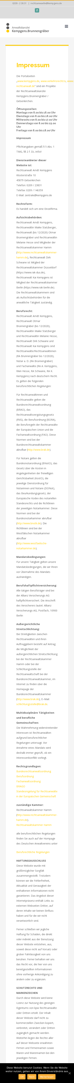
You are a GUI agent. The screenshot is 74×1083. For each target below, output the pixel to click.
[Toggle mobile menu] (67, 26)
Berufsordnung (25, 776)
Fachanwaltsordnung (28, 781)
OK (22, 1076)
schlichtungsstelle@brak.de (31, 704)
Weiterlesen (47, 1076)
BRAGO (20, 786)
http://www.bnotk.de (29, 523)
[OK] (69, 1073)
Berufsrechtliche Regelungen (33, 852)
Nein (31, 1076)
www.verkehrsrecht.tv (53, 81)
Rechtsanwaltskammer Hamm (34, 825)
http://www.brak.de (39, 449)
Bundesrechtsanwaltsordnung (33, 771)
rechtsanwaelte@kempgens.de (46, 3)
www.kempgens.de (28, 81)
